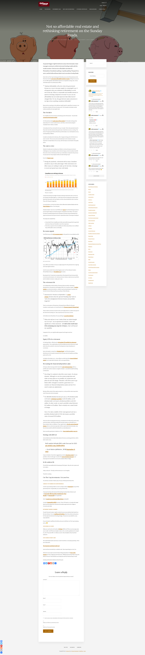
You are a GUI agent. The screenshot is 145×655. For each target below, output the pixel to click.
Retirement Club (91, 254)
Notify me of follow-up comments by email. (51, 622)
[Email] (1, 650)
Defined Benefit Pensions (92, 207)
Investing (90, 228)
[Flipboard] (1, 646)
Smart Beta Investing (92, 264)
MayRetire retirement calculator (94, 233)
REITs (89, 249)
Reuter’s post (50, 158)
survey (64, 209)
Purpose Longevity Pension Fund (71, 307)
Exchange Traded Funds (92, 212)
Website (44, 611)
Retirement (53, 39)
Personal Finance (91, 238)
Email (44, 604)
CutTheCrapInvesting (94, 101)
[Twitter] (1, 643)
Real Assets (90, 241)
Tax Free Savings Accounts (93, 272)
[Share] (1, 652)
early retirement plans (67, 366)
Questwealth (51, 495)
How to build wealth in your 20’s (70, 431)
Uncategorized (91, 280)
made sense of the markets (59, 121)
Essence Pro (68, 651)
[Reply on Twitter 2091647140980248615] (89, 126)
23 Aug (101, 101)
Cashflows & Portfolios (59, 514)
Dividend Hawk (60, 351)
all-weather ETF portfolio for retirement (67, 342)
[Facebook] (1, 641)
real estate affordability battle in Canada (60, 78)
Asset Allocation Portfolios (93, 186)
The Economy (63, 39)
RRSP (89, 259)
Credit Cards (90, 202)
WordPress (81, 651)
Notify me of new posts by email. (49, 627)
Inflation (89, 225)
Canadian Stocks (91, 194)
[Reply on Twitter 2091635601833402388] (89, 112)
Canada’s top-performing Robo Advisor (55, 499)
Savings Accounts (91, 262)
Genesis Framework (75, 651)
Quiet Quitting (46, 206)
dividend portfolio (56, 399)
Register (104, 5)
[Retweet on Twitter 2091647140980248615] (91, 126)
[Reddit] (1, 648)
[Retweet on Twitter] (91, 99)
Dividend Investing (91, 210)
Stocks (58, 39)
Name (44, 598)
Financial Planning (91, 215)
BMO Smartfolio (53, 493)
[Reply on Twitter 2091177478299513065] (89, 171)
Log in (85, 651)
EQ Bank (60, 529)
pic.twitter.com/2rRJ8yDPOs (55, 446)
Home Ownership (91, 220)
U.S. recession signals (58, 234)
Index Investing (91, 223)
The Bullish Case (57, 271)
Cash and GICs (90, 197)
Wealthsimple (60, 493)
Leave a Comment (90, 39)
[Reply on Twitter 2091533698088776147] (89, 161)
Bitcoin (89, 189)
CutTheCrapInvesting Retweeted (96, 99)
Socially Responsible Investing (93, 267)
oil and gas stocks (70, 455)
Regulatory (90, 246)
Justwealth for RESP (51, 502)
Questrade (70, 486)
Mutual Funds (90, 236)
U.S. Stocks (90, 277)
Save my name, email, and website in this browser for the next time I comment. (59, 618)
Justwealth (46, 493)
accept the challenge (68, 315)
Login (101, 5)
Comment (45, 579)
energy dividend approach (68, 456)
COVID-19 (90, 199)
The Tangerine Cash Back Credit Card (51, 545)
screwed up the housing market (50, 117)
